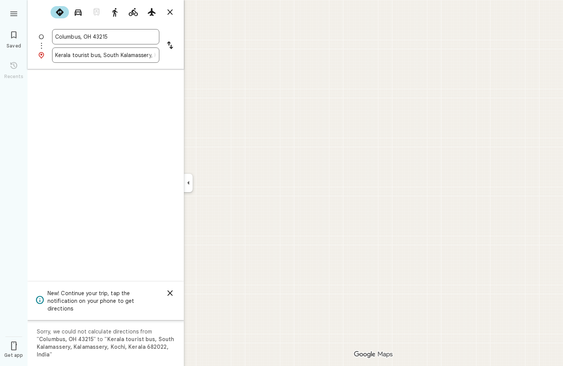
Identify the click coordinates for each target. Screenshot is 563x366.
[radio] (60, 12)
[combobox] (105, 36)
